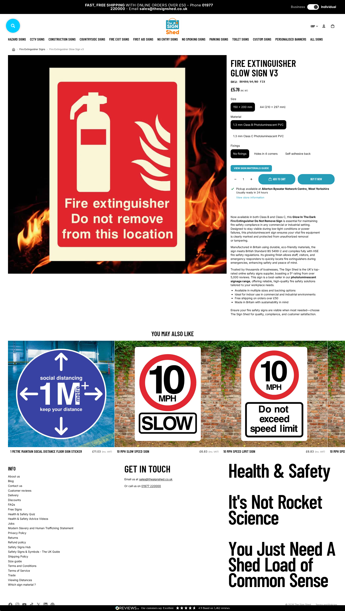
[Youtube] (24, 604)
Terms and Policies (326, 604)
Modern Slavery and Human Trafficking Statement (40, 528)
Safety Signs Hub (19, 547)
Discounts (14, 500)
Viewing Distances (20, 580)
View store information (250, 197)
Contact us (15, 485)
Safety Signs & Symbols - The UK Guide (34, 551)
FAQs (11, 504)
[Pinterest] (52, 604)
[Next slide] (332, 398)
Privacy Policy (17, 533)
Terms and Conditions (22, 565)
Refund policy (17, 542)
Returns (13, 537)
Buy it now (316, 179)
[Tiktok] (31, 604)
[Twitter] (38, 604)
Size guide (15, 561)
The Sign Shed (302, 604)
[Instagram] (17, 604)
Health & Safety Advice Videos (28, 518)
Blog (11, 481)
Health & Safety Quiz (21, 514)
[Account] (323, 26)
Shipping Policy (18, 556)
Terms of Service (19, 570)
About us (14, 476)
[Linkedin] (45, 604)
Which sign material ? (22, 584)
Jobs (11, 523)
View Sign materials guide (251, 168)
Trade (12, 575)
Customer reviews (19, 490)
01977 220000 (151, 486)
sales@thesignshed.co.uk (155, 479)
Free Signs (15, 509)
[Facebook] (10, 604)
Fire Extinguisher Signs (32, 49)
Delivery (13, 495)
